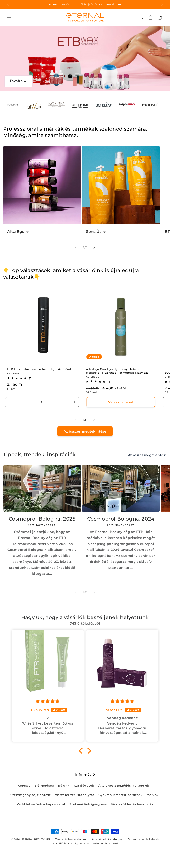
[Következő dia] (94, 247)
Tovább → (18, 81)
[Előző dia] (75, 247)
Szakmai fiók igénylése (88, 804)
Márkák (153, 795)
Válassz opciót (121, 402)
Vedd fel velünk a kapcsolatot (41, 804)
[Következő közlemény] (161, 4)
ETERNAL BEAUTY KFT (35, 839)
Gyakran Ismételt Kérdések (120, 795)
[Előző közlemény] (8, 4)
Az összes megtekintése (85, 431)
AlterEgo (15, 231)
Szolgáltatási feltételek (143, 839)
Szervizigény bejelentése (30, 795)
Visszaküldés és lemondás (132, 804)
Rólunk (64, 785)
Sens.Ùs (93, 231)
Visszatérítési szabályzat (74, 795)
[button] (8, 17)
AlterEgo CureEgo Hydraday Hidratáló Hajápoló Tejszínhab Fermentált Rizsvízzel (118, 370)
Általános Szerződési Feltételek (123, 785)
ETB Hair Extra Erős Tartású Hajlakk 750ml (39, 369)
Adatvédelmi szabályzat (108, 839)
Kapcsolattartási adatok (102, 843)
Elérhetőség (44, 785)
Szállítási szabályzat (69, 843)
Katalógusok (84, 785)
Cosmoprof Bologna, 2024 (121, 519)
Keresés (24, 785)
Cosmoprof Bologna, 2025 (42, 519)
